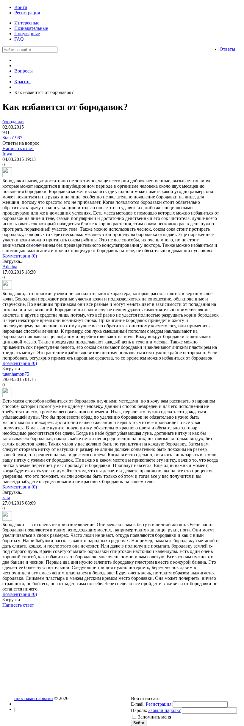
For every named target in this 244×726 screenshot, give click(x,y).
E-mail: (138, 704)
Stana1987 (12, 137)
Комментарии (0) (19, 255)
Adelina (9, 266)
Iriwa (7, 153)
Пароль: (139, 710)
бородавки (13, 121)
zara (6, 497)
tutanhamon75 (15, 374)
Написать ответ (18, 148)
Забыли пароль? (164, 710)
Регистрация (158, 704)
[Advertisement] (111, 654)
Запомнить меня (154, 716)
